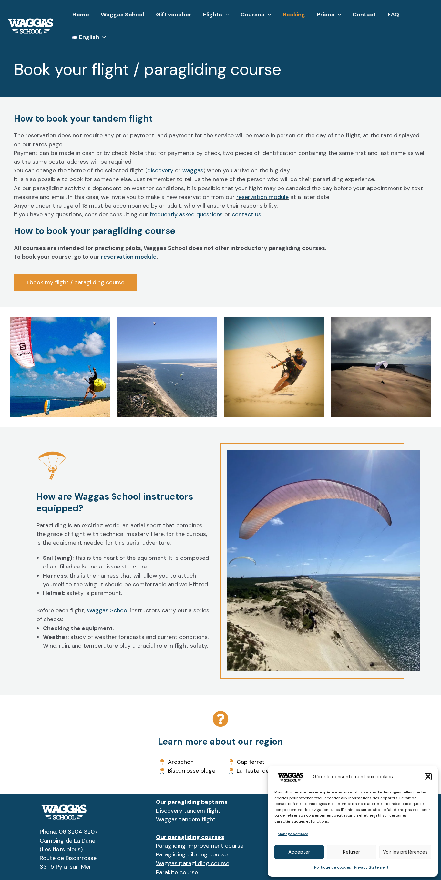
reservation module (262, 197)
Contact (364, 14)
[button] (428, 776)
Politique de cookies (332, 867)
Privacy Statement (371, 867)
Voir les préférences (405, 852)
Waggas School (122, 14)
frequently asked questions (186, 214)
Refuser (351, 852)
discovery (160, 170)
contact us (246, 214)
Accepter (299, 852)
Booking (294, 14)
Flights (212, 14)
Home (80, 14)
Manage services (293, 833)
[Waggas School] (30, 25)
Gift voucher (173, 14)
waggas (192, 170)
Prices (325, 14)
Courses (252, 14)
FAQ (393, 14)
